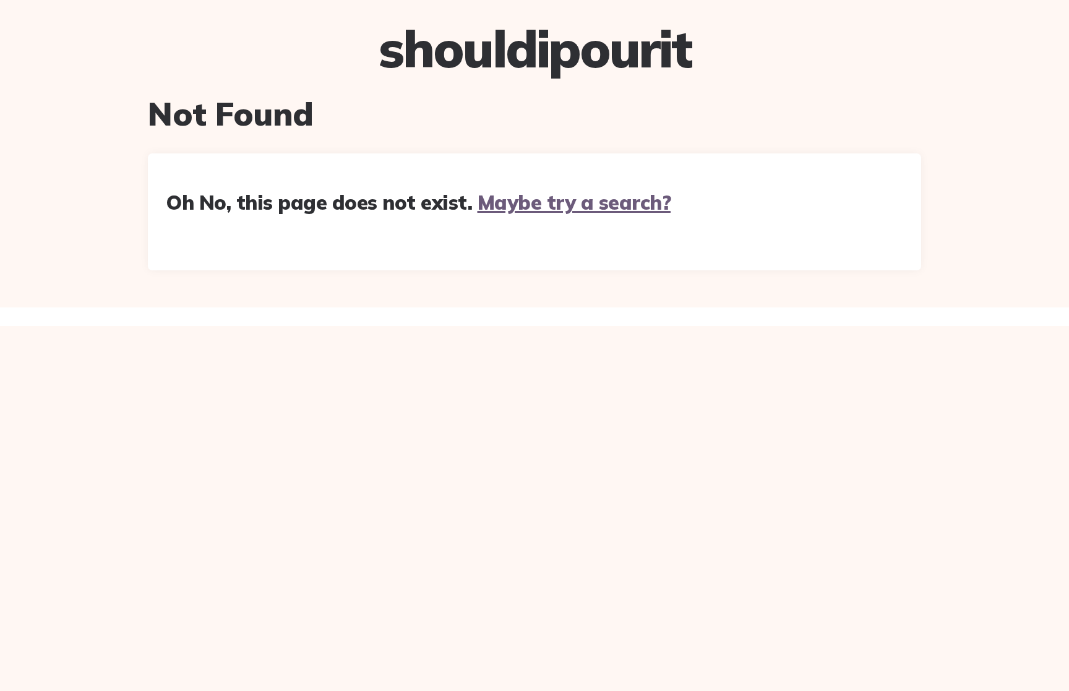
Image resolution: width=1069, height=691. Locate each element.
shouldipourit (535, 49)
